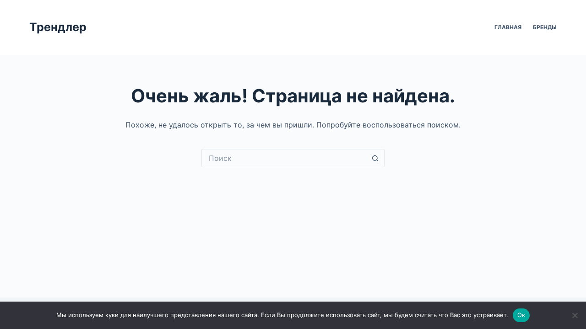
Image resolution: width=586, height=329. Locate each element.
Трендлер (58, 27)
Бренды (545, 27)
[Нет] (574, 315)
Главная (507, 27)
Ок (521, 314)
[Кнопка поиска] (375, 158)
